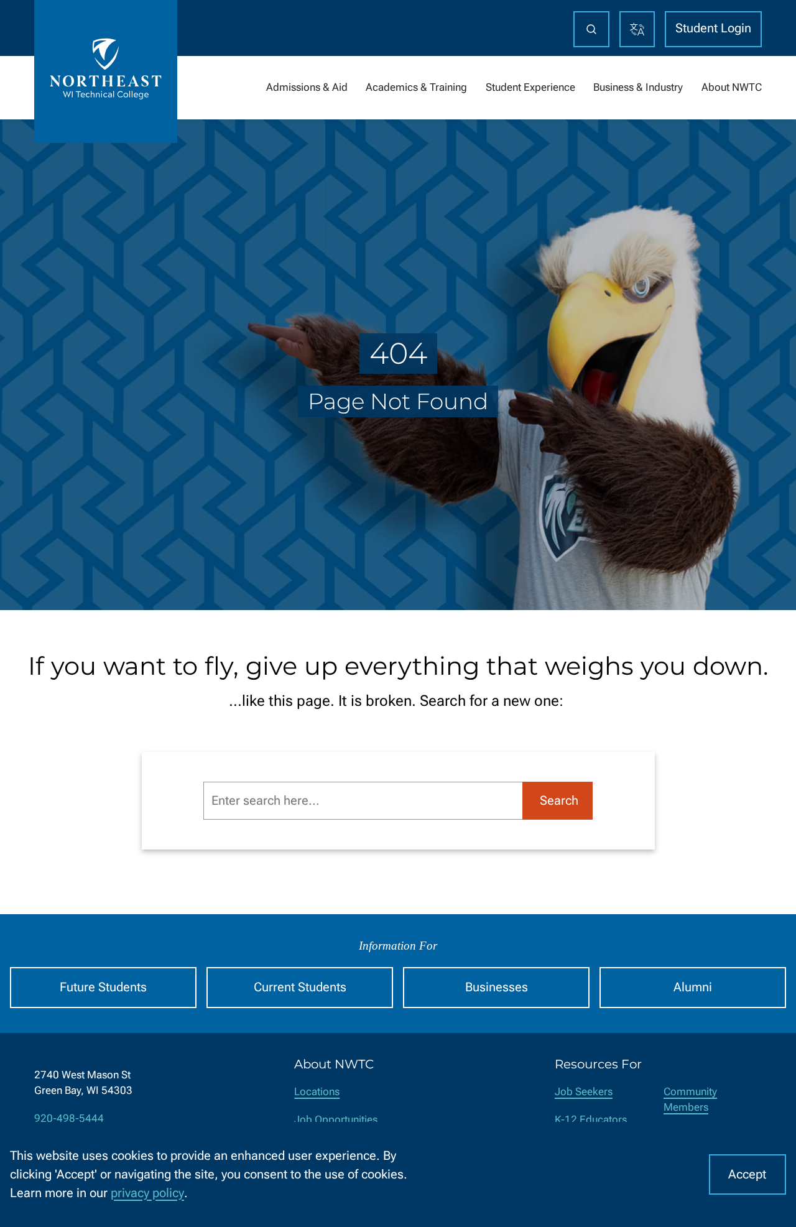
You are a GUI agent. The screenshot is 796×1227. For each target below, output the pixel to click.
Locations (317, 1092)
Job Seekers (584, 1092)
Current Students (300, 987)
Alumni (692, 987)
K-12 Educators (591, 1120)
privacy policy (147, 1193)
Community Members (690, 1099)
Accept (747, 1174)
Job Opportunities (335, 1120)
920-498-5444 (69, 1118)
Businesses (496, 987)
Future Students (103, 987)
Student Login (713, 28)
